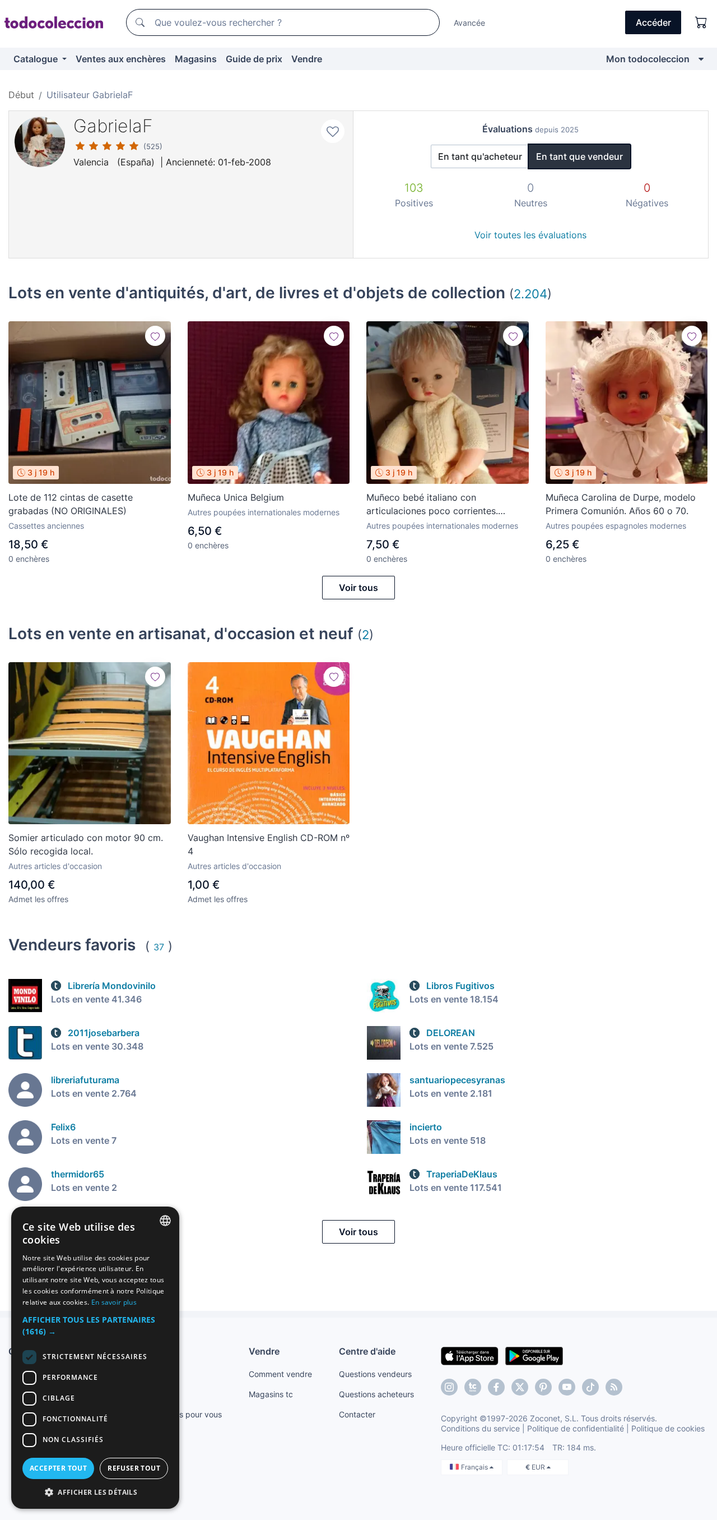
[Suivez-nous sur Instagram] (449, 1387)
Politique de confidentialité (575, 1428)
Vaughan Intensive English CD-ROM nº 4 (269, 844)
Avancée (469, 22)
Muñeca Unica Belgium (236, 497)
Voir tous (358, 587)
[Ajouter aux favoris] (332, 131)
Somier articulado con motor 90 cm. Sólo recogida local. (85, 844)
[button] (95, 1325)
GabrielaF (113, 126)
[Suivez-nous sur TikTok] (590, 1387)
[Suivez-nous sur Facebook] (496, 1387)
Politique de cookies (668, 1428)
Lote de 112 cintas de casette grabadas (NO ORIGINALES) (70, 504)
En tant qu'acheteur (480, 156)
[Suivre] (155, 336)
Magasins (196, 58)
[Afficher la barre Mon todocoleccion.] (701, 59)
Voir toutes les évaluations (530, 235)
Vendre (306, 58)
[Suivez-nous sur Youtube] (566, 1387)
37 (159, 947)
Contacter (357, 1414)
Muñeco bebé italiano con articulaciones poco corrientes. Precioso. (432, 505)
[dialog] (95, 1358)
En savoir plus (114, 1302)
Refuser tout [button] (134, 1468)
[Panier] (701, 22)
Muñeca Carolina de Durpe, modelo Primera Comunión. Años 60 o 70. (621, 504)
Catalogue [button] (36, 58)
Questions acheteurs (376, 1394)
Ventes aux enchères (121, 58)
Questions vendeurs (375, 1374)
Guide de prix (254, 58)
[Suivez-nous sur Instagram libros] (472, 1387)
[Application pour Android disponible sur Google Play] (534, 1355)
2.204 (530, 293)
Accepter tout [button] (58, 1468)
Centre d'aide (367, 1351)
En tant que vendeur (579, 156)
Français (475, 1467)
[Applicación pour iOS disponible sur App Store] (470, 1355)
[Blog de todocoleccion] (614, 1387)
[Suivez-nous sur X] (519, 1387)
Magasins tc (271, 1394)
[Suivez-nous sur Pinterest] (543, 1387)
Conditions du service (480, 1428)
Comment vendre (280, 1374)
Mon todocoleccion (648, 58)
